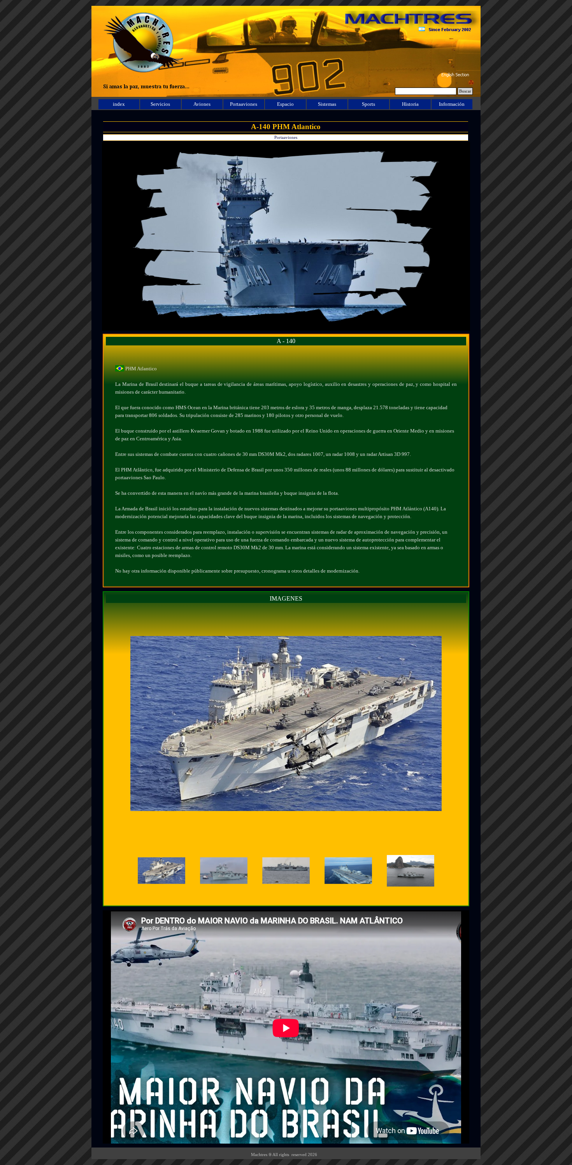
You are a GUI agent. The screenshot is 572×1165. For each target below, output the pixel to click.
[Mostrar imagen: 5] (410, 871)
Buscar (465, 91)
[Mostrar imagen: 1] (161, 871)
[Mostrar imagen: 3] (286, 871)
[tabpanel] (286, 466)
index (119, 104)
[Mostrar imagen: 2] (224, 871)
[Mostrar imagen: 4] (348, 871)
